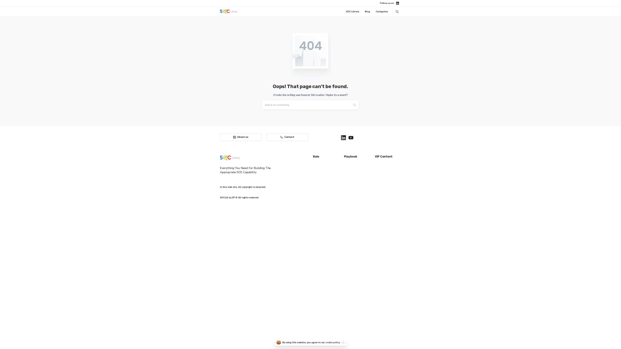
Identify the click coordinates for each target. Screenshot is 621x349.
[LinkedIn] (397, 3)
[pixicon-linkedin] (343, 137)
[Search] (354, 105)
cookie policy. (333, 342)
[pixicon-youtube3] (351, 137)
